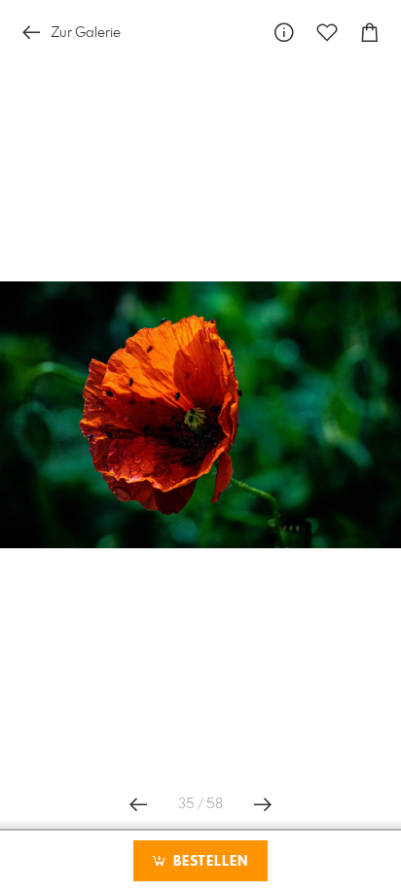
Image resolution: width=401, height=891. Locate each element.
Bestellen (208, 862)
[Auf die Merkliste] (327, 32)
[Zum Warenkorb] (370, 32)
